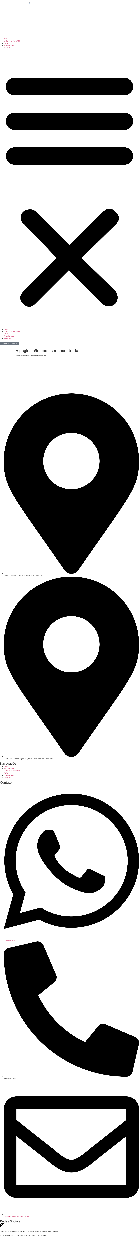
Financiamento (9, 45)
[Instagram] (2, 1225)
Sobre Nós (7, 48)
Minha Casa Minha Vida (12, 41)
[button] (69, 188)
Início (6, 39)
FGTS (6, 43)
